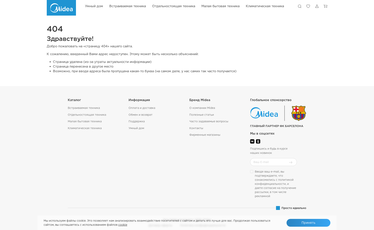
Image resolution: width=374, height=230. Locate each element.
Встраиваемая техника (84, 107)
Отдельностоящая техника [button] (173, 6)
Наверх (361, 224)
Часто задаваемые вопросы (208, 121)
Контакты (196, 128)
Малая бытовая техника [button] (220, 6)
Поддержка (137, 121)
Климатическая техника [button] (265, 6)
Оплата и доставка (142, 107)
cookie (122, 224)
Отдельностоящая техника (87, 114)
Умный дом (94, 6)
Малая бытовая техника (85, 121)
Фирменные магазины (204, 134)
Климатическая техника (85, 128)
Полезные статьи (201, 114)
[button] (299, 6)
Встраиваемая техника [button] (127, 6)
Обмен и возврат (141, 114)
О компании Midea (202, 107)
